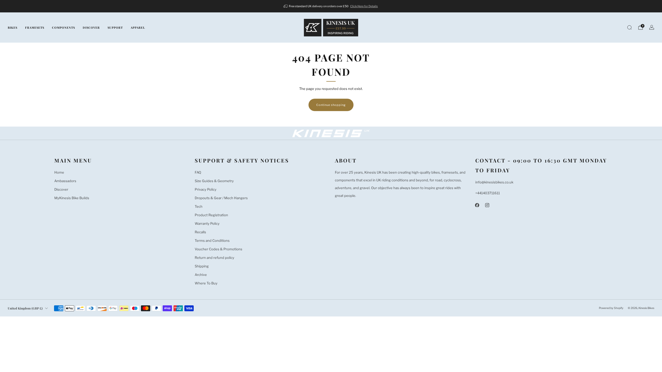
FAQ (198, 172)
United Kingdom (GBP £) (25, 308)
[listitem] (331, 6)
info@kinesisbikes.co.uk (494, 182)
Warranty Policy (207, 223)
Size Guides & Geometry (214, 181)
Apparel (138, 27)
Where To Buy (206, 283)
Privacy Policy (205, 189)
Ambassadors (65, 181)
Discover (91, 27)
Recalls (200, 232)
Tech (198, 206)
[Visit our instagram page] (487, 205)
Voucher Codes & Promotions (218, 249)
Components (63, 27)
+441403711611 (487, 193)
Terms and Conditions (212, 240)
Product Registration (211, 215)
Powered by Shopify (611, 308)
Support (115, 27)
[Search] (629, 27)
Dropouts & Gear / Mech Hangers (221, 198)
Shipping (202, 266)
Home (59, 172)
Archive (201, 275)
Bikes (12, 27)
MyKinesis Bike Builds (71, 198)
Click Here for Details (364, 6)
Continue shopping (331, 105)
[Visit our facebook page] (477, 205)
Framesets (34, 27)
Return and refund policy (214, 257)
